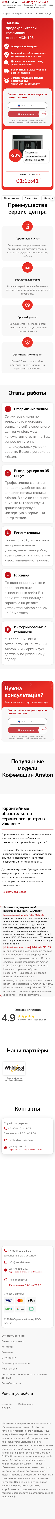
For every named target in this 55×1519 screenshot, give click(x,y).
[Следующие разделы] (52, 198)
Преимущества (11, 198)
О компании (9, 1357)
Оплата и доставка (13, 1341)
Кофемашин (25, 1403)
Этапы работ (31, 198)
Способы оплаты (11, 1383)
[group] (14, 1071)
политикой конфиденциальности (33, 122)
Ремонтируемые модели (16, 1363)
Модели (48, 198)
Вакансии (7, 1352)
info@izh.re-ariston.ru (21, 1139)
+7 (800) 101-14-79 (35, 2)
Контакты (7, 1346)
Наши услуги (9, 1368)
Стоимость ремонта (13, 1335)
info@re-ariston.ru (19, 1262)
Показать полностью (14, 891)
